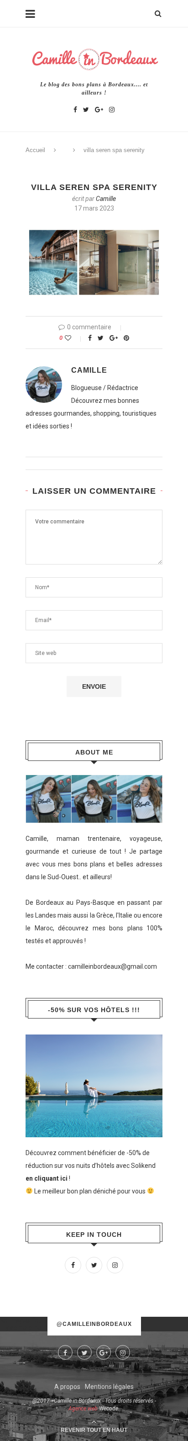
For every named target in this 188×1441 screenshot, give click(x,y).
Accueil (35, 150)
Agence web (83, 1408)
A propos (67, 1386)
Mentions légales (109, 1386)
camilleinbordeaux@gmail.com (112, 966)
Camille (106, 198)
